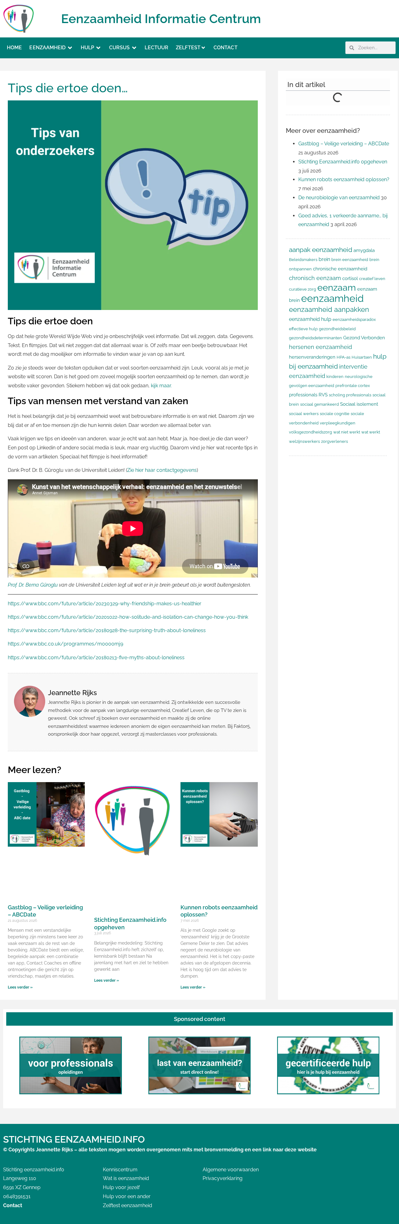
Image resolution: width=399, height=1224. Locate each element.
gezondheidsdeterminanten (315, 338)
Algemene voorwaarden (231, 1170)
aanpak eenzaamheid (320, 250)
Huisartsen (362, 357)
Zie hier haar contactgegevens (162, 470)
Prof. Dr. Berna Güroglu (33, 585)
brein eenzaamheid (349, 259)
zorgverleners (334, 441)
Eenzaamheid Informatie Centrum (161, 18)
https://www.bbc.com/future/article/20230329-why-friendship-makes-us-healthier (104, 604)
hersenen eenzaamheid (320, 347)
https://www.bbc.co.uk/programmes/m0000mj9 (65, 644)
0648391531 (17, 1196)
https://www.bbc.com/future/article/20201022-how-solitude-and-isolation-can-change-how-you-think (128, 617)
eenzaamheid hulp (310, 319)
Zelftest (188, 48)
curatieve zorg (302, 289)
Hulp (87, 48)
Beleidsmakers (303, 259)
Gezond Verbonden (364, 337)
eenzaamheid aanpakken (329, 309)
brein (324, 259)
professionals (303, 394)
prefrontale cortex (352, 385)
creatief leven (372, 278)
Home (14, 48)
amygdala (364, 250)
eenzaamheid (332, 298)
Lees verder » (20, 987)
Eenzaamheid (47, 48)
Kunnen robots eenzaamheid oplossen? (343, 179)
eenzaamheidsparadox (354, 319)
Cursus (119, 48)
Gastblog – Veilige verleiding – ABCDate (343, 144)
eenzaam (336, 287)
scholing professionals (350, 395)
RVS (323, 394)
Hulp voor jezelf (121, 1187)
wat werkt (370, 432)
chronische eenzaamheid (340, 268)
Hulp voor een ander (127, 1196)
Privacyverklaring (223, 1178)
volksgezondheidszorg (310, 432)
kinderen (335, 376)
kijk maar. (161, 386)
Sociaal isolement (359, 404)
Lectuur (156, 48)
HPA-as (343, 357)
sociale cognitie (334, 413)
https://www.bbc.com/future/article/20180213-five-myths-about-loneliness (96, 657)
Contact (226, 48)
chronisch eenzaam (315, 278)
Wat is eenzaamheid (126, 1178)
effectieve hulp (303, 329)
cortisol (350, 278)
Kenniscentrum (120, 1170)
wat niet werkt (346, 432)
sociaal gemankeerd (319, 404)
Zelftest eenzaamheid (127, 1205)
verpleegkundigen (337, 423)
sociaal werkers (304, 413)
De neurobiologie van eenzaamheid (339, 198)
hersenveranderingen (312, 357)
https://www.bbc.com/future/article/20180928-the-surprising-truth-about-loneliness (107, 630)
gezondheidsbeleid (337, 329)
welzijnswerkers (304, 441)
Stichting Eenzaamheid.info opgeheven (342, 162)
